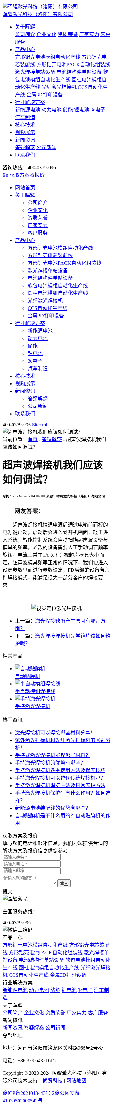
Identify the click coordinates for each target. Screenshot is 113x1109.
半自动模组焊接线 (35, 691)
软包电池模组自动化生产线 (58, 285)
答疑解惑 (25, 147)
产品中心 (25, 49)
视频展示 (25, 132)
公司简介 (25, 34)
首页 (33, 439)
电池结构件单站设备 (79, 72)
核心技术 (25, 124)
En (5, 175)
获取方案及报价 (27, 175)
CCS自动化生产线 (47, 308)
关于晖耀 (25, 27)
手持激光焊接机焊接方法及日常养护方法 (60, 785)
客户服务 (38, 232)
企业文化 (46, 34)
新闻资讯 (25, 140)
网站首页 (25, 187)
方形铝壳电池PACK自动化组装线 (73, 64)
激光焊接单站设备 (35, 72)
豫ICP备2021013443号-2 (29, 1093)
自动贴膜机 (27, 676)
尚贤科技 (53, 1080)
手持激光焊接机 (32, 706)
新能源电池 (27, 109)
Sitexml (39, 424)
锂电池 (81, 109)
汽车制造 (25, 117)
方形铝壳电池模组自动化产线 (47, 57)
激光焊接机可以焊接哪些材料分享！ (55, 732)
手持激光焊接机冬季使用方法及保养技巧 (60, 770)
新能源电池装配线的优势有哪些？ (52, 808)
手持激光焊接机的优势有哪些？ (50, 762)
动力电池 (51, 109)
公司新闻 (46, 147)
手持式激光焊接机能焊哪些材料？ (52, 755)
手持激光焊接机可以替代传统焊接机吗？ (60, 778)
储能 (68, 109)
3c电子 (97, 109)
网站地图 (76, 1080)
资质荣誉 (68, 34)
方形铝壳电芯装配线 (50, 255)
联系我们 (25, 155)
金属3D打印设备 (44, 94)
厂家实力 (89, 34)
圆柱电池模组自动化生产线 (58, 293)
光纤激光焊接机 (59, 87)
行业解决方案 (30, 102)
